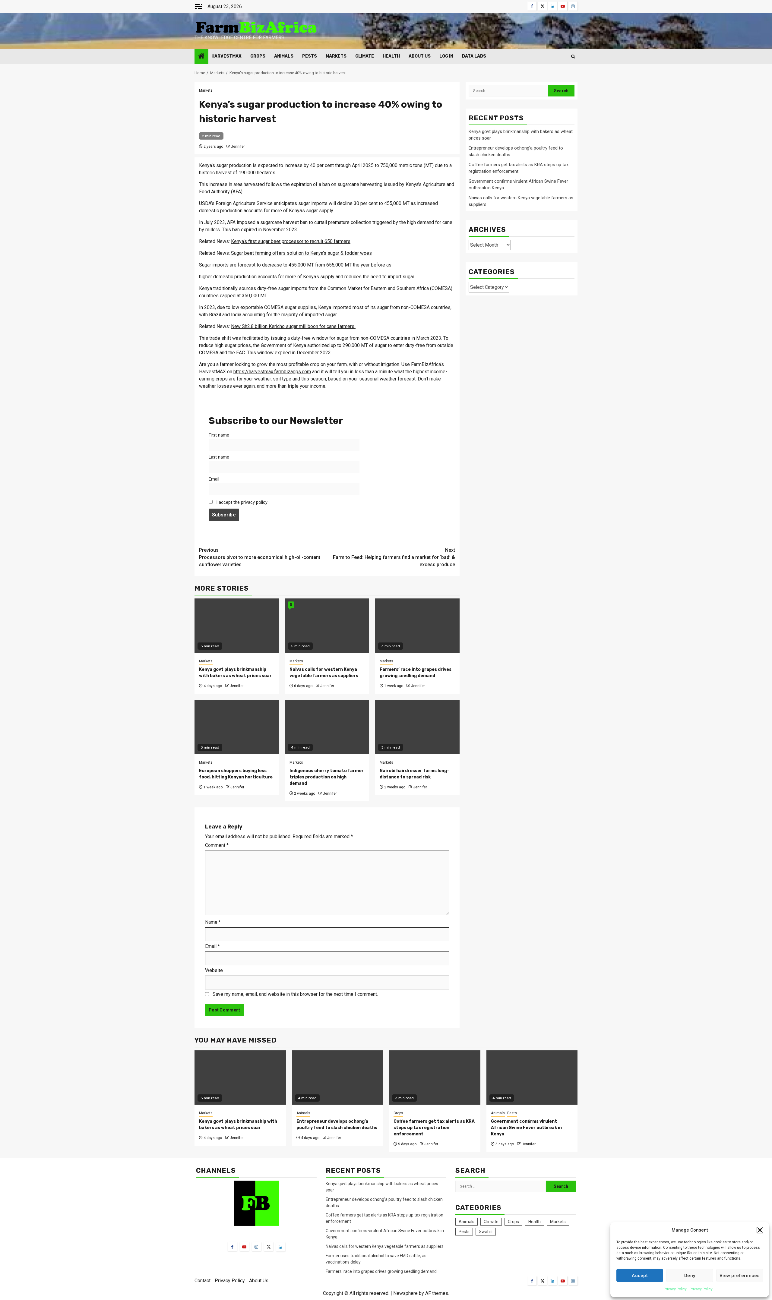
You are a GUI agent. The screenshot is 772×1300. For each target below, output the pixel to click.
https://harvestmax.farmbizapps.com (272, 371)
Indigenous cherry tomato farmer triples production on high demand (327, 777)
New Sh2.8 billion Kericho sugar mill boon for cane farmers (293, 326)
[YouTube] (244, 1246)
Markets (336, 56)
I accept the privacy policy (241, 502)
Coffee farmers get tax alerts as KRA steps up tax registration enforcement (434, 1128)
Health (391, 56)
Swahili (485, 1231)
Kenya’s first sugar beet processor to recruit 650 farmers (290, 241)
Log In (446, 56)
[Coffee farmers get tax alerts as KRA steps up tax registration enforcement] (434, 1077)
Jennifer (238, 146)
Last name (219, 457)
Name (213, 922)
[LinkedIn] (280, 1246)
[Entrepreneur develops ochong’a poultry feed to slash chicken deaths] (337, 1077)
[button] (760, 1230)
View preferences (740, 1275)
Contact (202, 1280)
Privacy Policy (675, 1289)
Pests (309, 56)
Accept (640, 1275)
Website (214, 970)
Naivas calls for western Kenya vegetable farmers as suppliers (385, 1246)
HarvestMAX (226, 56)
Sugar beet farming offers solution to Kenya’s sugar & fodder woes (301, 253)
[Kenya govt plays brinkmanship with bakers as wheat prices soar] (240, 1077)
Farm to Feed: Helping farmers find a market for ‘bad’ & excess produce (394, 557)
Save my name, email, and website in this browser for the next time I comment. (295, 994)
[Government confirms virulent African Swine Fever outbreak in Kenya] (532, 1077)
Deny (689, 1275)
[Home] (201, 56)
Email (214, 479)
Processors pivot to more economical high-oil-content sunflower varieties (259, 557)
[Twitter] (268, 1246)
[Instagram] (256, 1246)
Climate (364, 56)
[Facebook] (232, 1246)
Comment (217, 845)
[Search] (573, 56)
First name (219, 435)
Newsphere (405, 1293)
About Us (420, 56)
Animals (283, 56)
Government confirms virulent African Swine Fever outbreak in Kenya (526, 1128)
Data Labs (474, 56)
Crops (257, 56)
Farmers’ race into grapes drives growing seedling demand (381, 1271)
